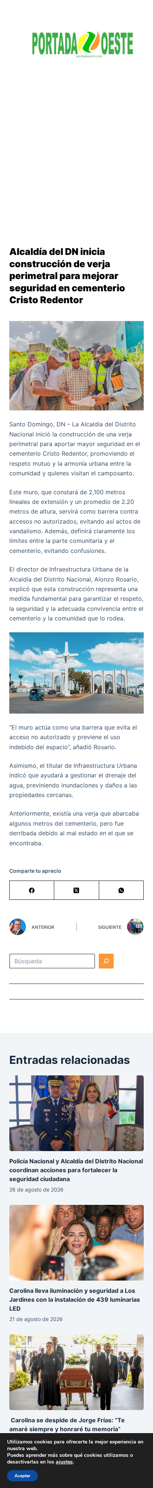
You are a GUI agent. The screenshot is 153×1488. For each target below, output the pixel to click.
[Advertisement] (76, 147)
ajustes (64, 1462)
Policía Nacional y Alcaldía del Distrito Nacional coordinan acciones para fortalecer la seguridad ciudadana (76, 1170)
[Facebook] (32, 890)
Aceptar (22, 1476)
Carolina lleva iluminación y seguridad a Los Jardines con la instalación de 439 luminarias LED (74, 1299)
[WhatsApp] (121, 890)
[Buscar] (106, 961)
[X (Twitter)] (76, 890)
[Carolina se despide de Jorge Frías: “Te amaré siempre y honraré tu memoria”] (76, 1372)
